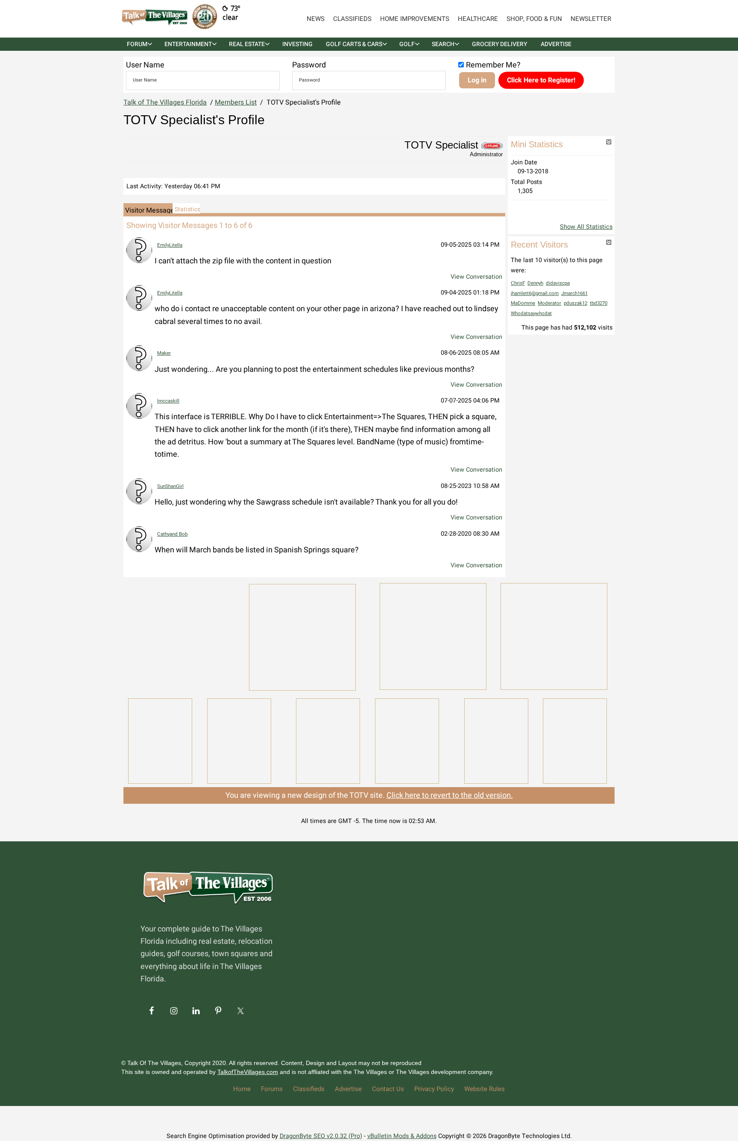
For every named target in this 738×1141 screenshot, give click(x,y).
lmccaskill (168, 401)
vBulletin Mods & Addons (401, 1136)
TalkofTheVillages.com (247, 1071)
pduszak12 (575, 303)
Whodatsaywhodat (531, 313)
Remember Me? (493, 65)
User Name (145, 65)
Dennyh (535, 283)
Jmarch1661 (574, 293)
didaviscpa (558, 283)
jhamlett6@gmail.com (535, 293)
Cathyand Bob (172, 534)
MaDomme (523, 303)
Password (309, 65)
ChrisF (518, 283)
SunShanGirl (170, 486)
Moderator (549, 303)
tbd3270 (598, 303)
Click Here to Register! (541, 80)
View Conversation (476, 276)
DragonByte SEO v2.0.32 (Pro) (321, 1136)
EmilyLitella (169, 245)
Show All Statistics (586, 226)
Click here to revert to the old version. (450, 795)
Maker (164, 353)
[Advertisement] (181, 635)
